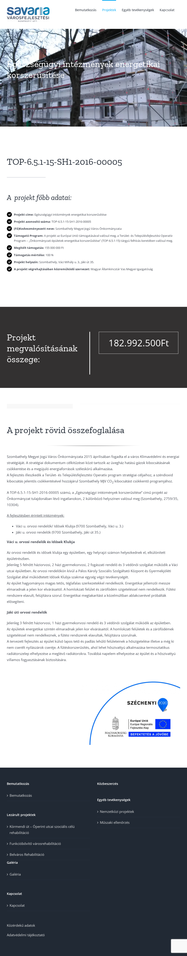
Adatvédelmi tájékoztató (26, 935)
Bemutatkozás (21, 795)
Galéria (15, 874)
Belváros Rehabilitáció (27, 854)
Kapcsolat (17, 905)
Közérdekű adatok (21, 925)
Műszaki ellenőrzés (115, 822)
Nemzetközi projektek (117, 811)
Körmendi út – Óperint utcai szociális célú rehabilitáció (42, 829)
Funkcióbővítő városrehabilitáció (35, 843)
